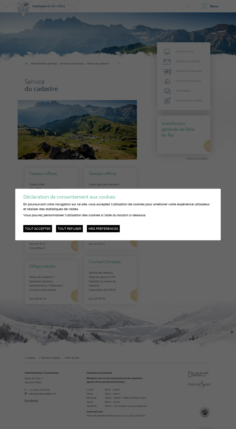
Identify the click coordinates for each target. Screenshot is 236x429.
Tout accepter (37, 229)
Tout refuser (69, 229)
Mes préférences (103, 229)
